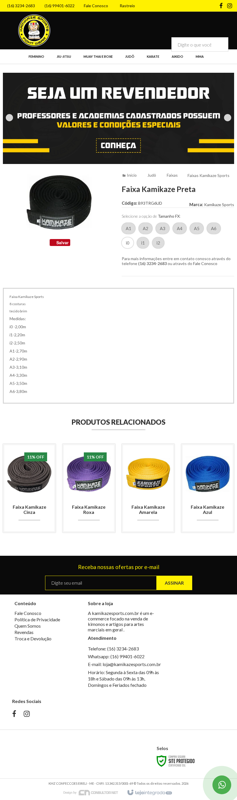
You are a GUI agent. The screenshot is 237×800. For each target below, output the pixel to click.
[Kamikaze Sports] (34, 30)
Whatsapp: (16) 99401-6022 (116, 656)
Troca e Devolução (32, 638)
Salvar (62, 242)
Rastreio (127, 5)
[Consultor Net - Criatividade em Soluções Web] (93, 792)
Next (227, 117)
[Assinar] (174, 583)
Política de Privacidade (37, 619)
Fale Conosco (96, 5)
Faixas (172, 175)
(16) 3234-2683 (21, 5)
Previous (9, 117)
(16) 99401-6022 (60, 5)
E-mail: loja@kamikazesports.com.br (124, 664)
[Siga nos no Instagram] (229, 6)
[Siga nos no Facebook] (221, 6)
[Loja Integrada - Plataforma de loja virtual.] (149, 792)
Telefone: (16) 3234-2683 (113, 648)
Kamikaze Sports (219, 204)
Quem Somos (27, 626)
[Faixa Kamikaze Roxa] (89, 488)
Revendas (24, 632)
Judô (151, 175)
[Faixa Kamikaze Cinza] (29, 488)
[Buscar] (219, 44)
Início (132, 175)
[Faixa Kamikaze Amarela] (148, 488)
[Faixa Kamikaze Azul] (208, 488)
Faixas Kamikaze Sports (208, 175)
